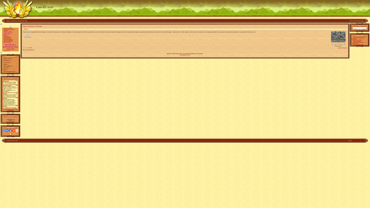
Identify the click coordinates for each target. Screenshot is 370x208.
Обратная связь (8, 38)
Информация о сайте (9, 29)
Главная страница (8, 28)
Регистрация (21, 20)
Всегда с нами (7, 42)
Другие (5, 69)
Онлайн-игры (7, 50)
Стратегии (5, 67)
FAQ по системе (357, 41)
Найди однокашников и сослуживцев (357, 43)
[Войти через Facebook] (10, 130)
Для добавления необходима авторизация (10, 109)
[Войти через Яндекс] (13, 130)
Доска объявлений (8, 39)
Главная (8, 20)
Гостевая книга (7, 37)
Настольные (6, 60)
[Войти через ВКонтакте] (7, 130)
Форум (5, 35)
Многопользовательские (9, 71)
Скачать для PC (27, 37)
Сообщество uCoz (357, 39)
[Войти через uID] (3, 130)
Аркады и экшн (7, 58)
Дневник (6, 30)
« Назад (340, 47)
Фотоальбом (7, 36)
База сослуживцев (8, 41)
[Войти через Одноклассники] (10, 134)
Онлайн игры (14, 20)
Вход (26, 20)
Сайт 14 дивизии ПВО (358, 44)
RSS (363, 20)
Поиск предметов (7, 66)
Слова (4, 64)
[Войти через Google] (17, 130)
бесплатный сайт (356, 140)
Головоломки (6, 62)
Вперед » (345, 47)
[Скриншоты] (338, 36)
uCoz (362, 140)
